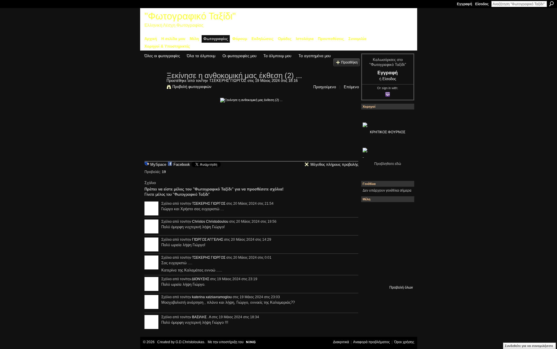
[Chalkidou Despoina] (386, 227)
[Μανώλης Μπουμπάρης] (386, 259)
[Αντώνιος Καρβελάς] (402, 274)
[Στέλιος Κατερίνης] (370, 212)
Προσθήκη (349, 62)
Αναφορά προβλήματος (371, 342)
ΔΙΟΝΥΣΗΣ (200, 279)
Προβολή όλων (401, 287)
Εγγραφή (464, 4)
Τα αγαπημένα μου (315, 56)
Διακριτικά (341, 342)
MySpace (158, 164)
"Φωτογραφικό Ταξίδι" (190, 16)
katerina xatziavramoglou (212, 297)
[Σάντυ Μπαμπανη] (370, 274)
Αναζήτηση (551, 3)
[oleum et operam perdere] (402, 212)
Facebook (181, 164)
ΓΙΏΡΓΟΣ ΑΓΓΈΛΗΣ (207, 240)
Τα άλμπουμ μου (277, 56)
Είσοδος (482, 4)
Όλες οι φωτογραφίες (162, 56)
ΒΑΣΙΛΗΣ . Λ (201, 317)
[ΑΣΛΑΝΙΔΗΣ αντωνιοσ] (386, 243)
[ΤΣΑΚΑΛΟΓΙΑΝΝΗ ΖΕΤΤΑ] (386, 274)
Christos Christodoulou (210, 222)
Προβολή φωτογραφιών (191, 86)
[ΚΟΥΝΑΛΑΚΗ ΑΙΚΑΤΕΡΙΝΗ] (386, 212)
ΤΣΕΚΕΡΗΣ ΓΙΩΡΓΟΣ (227, 80)
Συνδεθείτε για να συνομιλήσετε (529, 346)
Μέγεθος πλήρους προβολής (334, 164)
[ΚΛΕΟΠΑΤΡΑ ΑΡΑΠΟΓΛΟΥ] (402, 243)
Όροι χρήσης (404, 342)
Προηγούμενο (324, 87)
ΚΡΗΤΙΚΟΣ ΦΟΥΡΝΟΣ (387, 132)
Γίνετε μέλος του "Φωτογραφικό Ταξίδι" (177, 194)
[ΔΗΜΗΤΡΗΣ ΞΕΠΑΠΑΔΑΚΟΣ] (370, 243)
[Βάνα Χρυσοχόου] (402, 227)
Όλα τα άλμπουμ (201, 56)
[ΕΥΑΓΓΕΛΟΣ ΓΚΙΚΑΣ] (402, 259)
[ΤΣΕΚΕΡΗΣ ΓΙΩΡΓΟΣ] (153, 87)
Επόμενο (351, 87)
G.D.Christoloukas (190, 342)
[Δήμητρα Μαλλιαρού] (370, 227)
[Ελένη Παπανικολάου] (370, 259)
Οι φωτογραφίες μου (239, 56)
